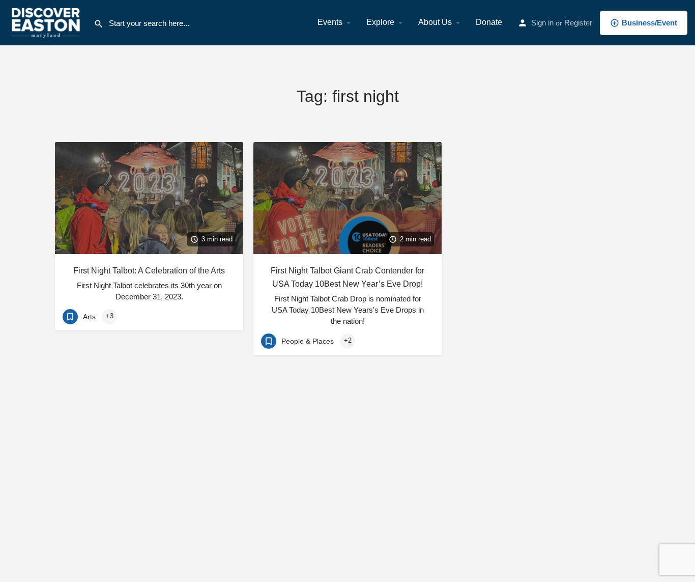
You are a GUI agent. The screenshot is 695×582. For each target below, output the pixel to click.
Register (578, 22)
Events (329, 22)
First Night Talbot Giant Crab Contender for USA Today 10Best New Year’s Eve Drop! (347, 277)
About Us (435, 22)
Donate (489, 22)
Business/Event (649, 22)
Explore (380, 22)
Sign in (542, 22)
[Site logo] (47, 22)
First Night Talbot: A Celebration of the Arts (149, 270)
